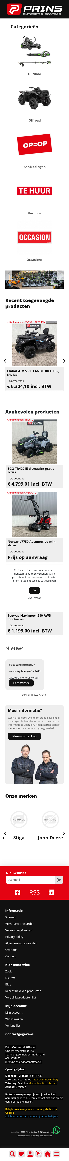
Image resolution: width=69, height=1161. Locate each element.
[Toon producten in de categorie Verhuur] (34, 190)
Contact (10, 956)
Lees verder (21, 683)
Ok (34, 590)
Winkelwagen (14, 1019)
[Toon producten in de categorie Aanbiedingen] (34, 144)
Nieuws (10, 978)
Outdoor (34, 74)
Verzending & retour (19, 930)
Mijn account (13, 1012)
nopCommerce (46, 1135)
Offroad (34, 120)
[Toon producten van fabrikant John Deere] (50, 819)
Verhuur (34, 213)
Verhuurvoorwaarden (19, 924)
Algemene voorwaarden (21, 943)
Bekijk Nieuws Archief (34, 694)
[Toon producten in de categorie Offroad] (34, 98)
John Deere (50, 837)
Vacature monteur (22, 664)
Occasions (34, 259)
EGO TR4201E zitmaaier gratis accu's (31, 470)
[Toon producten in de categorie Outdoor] (34, 51)
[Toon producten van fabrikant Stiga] (18, 819)
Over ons (11, 950)
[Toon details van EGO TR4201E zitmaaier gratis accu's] (34, 441)
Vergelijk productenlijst (20, 997)
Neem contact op (24, 736)
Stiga (19, 837)
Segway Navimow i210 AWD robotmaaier (29, 617)
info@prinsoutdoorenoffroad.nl (23, 1062)
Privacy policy (14, 937)
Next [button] (60, 274)
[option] (34, 280)
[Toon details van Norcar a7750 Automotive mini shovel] (34, 514)
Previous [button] (8, 274)
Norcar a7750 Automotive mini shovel (32, 543)
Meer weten (34, 597)
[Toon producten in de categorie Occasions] (34, 237)
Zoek (8, 971)
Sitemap (10, 917)
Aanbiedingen (35, 167)
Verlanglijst (12, 1026)
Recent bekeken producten (23, 991)
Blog (8, 984)
